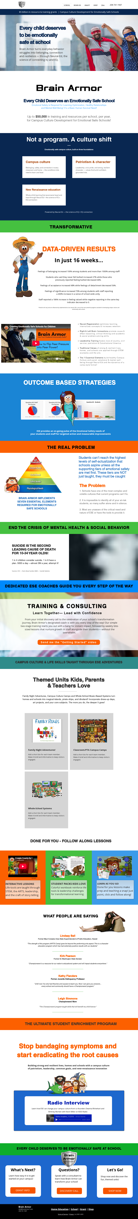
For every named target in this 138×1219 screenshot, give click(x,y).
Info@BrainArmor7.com (26, 1209)
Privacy (71, 1214)
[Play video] (114, 866)
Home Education (60, 1209)
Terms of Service (63, 1214)
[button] (87, 5)
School (74, 1209)
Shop (91, 1209)
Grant (83, 1209)
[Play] (57, 1120)
